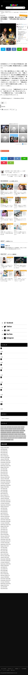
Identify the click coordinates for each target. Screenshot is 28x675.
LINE (8, 330)
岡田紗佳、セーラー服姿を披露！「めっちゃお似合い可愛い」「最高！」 (15, 349)
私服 (16, 437)
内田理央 (10, 436)
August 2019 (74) (5, 585)
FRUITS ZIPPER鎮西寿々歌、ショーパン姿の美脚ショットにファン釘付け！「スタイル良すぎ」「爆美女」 (15, 372)
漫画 (13, 437)
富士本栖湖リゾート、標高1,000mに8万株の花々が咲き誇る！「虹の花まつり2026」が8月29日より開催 (15, 379)
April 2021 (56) (4, 552)
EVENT (4, 362)
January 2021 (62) (5, 557)
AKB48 (2, 426)
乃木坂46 (6, 436)
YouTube (9, 334)
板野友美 (9, 437)
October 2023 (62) (5, 503)
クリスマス (9, 432)
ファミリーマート (4, 434)
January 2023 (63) (5, 518)
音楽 (12, 439)
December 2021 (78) (5, 539)
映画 (2, 437)
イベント (2, 430)
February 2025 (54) (5, 477)
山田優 (17, 436)
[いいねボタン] (2, 103)
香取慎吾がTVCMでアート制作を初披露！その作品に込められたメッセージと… (7, 193)
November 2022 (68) (5, 521)
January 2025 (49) (5, 478)
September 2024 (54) (5, 485)
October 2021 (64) (5, 542)
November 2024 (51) (5, 482)
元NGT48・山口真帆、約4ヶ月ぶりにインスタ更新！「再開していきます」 (20, 233)
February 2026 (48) (5, 457)
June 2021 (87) (4, 549)
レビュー (23, 434)
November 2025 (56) (5, 462)
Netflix (15, 426)
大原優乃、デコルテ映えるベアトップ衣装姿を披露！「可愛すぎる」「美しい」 (7, 266)
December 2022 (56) (5, 519)
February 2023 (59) (5, 516)
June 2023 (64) (4, 509)
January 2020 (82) (5, 577)
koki (12, 426)
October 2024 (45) (5, 483)
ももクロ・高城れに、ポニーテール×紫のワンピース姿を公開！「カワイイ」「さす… (20, 280)
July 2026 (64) (4, 449)
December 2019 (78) (5, 578)
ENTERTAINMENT (5, 150)
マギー (16, 434)
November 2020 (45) (5, 560)
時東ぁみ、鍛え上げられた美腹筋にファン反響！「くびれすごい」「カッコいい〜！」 (15, 365)
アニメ (22, 428)
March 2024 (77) (4, 495)
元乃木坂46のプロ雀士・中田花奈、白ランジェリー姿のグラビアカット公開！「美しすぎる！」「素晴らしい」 (15, 406)
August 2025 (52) (5, 467)
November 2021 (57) (5, 541)
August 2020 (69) (5, 565)
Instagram (10, 338)
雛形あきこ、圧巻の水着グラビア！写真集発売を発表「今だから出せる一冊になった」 (15, 354)
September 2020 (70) (5, 564)
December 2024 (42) (5, 480)
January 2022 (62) (5, 537)
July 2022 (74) (4, 527)
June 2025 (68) (4, 470)
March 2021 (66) (4, 554)
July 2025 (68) (4, 469)
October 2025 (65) (5, 464)
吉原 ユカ (7, 245)
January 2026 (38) (5, 459)
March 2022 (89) (4, 534)
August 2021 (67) (5, 545)
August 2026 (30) (5, 447)
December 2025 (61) (5, 460)
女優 (14, 436)
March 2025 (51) (4, 475)
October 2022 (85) (5, 523)
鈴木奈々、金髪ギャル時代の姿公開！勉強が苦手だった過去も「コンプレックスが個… (7, 280)
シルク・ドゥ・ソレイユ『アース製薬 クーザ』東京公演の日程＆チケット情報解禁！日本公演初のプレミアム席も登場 (15, 391)
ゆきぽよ (18, 428)
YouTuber (10, 428)
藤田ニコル (20, 437)
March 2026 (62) (4, 455)
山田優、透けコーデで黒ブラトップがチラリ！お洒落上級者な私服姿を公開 (7, 233)
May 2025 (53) (4, 472)
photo (19, 426)
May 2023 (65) (4, 511)
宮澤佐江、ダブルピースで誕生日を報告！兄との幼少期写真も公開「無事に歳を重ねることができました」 (15, 398)
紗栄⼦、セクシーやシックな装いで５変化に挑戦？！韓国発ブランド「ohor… (20, 193)
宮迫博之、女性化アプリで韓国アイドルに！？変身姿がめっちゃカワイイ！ (20, 206)
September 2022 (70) (5, 524)
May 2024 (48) (4, 491)
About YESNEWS (3, 668)
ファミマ (21, 432)
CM (5, 426)
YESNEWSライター (11, 668)
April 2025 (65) (4, 473)
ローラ (2, 436)
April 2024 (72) (4, 493)
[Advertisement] (14, 58)
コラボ (18, 432)
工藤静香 (21, 436)
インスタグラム (16, 430)
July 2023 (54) (4, 508)
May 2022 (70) (4, 531)
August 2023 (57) (5, 506)
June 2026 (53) (4, 451)
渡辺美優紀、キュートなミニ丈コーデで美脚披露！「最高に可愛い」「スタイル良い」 (14, 385)
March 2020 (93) (4, 573)
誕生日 (24, 437)
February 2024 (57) (5, 496)
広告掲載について (17, 668)
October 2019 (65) (5, 582)
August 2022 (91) (5, 526)
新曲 (25, 436)
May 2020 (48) (4, 570)
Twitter (9, 327)
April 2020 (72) (4, 572)
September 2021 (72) (5, 544)
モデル (19, 434)
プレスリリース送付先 (6, 670)
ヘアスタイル (11, 434)
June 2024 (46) (4, 490)
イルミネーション (8, 430)
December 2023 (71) (5, 500)
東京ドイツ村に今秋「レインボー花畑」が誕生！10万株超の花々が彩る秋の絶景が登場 (15, 360)
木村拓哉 (5, 437)
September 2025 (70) (5, 465)
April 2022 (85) (4, 532)
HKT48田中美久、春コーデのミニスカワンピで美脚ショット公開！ (7, 206)
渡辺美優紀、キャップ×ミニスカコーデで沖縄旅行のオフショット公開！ (20, 220)
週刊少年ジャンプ (7, 439)
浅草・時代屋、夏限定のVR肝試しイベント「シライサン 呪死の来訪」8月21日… (20, 266)
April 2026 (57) (4, 454)
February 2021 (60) (5, 555)
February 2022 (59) (5, 536)
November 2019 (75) (5, 580)
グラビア (13, 432)
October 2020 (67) (5, 562)
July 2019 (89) (4, 586)
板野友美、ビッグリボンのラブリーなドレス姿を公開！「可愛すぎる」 (7, 220)
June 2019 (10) (4, 588)
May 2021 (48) (4, 550)
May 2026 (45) (4, 452)
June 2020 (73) (4, 568)
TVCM (2, 428)
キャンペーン (3, 432)
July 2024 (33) (4, 488)
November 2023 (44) (5, 501)
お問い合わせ (13, 670)
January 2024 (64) (5, 498)
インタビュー (22, 430)
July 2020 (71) (4, 567)
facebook (10, 323)
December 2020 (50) (5, 559)
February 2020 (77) (5, 575)
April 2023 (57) (4, 513)
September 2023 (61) (5, 505)
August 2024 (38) (5, 487)
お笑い (14, 428)
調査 (2, 439)
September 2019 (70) (5, 583)
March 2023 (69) (4, 514)
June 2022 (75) (4, 529)
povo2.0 (22, 426)
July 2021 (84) (4, 547)
